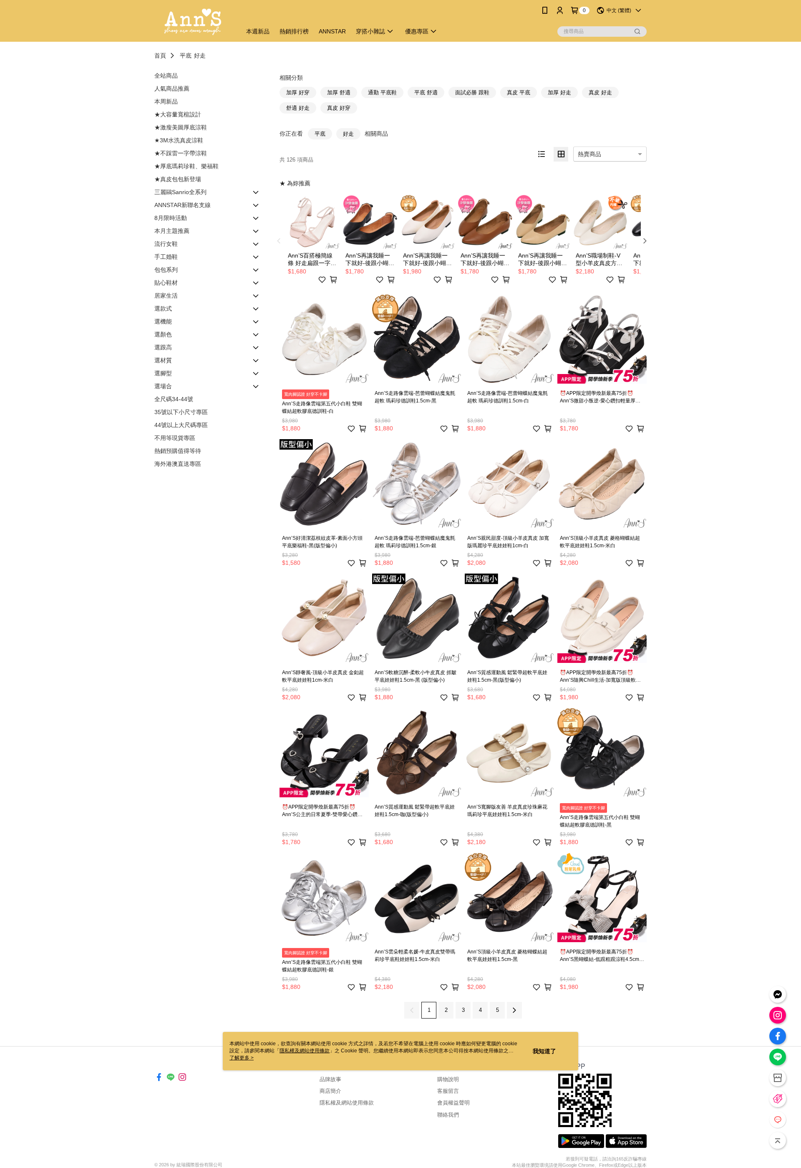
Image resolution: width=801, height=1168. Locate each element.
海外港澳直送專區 (177, 463)
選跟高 (163, 347)
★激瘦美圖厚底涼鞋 (180, 127)
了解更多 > (241, 1058)
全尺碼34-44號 (173, 399)
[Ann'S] (193, 21)
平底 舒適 (426, 92)
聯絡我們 (448, 1115)
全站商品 (166, 75)
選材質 (163, 360)
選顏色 (163, 334)
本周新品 (166, 101)
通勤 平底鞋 (382, 92)
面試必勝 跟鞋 (472, 92)
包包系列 (166, 269)
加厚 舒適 (338, 92)
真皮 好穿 (338, 108)
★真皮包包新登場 (177, 179)
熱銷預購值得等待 (177, 450)
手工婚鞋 (166, 256)
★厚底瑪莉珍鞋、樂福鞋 (186, 166)
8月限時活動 (170, 218)
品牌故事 (330, 1079)
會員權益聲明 (453, 1103)
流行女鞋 (166, 243)
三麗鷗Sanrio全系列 (180, 192)
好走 (200, 55)
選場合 (163, 386)
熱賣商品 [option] (589, 154)
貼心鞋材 (166, 282)
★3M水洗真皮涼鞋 (178, 140)
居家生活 (166, 295)
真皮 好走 (600, 92)
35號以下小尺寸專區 (181, 412)
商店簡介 (330, 1091)
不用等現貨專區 (174, 438)
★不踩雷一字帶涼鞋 (180, 153)
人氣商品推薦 (171, 88)
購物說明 (448, 1079)
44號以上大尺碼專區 (181, 425)
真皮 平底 (518, 92)
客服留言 (448, 1091)
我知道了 (544, 1051)
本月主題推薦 (171, 231)
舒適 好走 (298, 108)
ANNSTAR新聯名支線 (182, 205)
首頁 (160, 55)
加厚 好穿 (298, 92)
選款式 (163, 308)
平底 (185, 55)
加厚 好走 (559, 92)
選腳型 (163, 373)
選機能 (163, 321)
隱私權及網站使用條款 (347, 1103)
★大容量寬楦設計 (177, 114)
